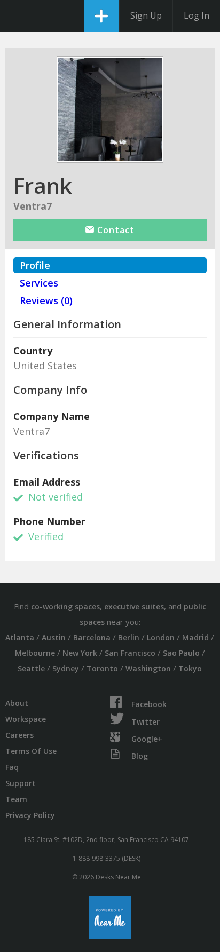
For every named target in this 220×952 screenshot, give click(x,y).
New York (79, 653)
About (16, 703)
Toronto (102, 668)
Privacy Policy (30, 815)
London (161, 637)
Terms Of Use (31, 751)
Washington (148, 668)
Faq (12, 767)
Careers (19, 735)
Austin (54, 637)
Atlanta (19, 637)
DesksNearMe (17, 16)
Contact (115, 230)
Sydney (65, 668)
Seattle (31, 668)
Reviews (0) (46, 300)
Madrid (195, 637)
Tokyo (190, 668)
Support (20, 783)
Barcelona (92, 637)
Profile (35, 265)
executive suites (134, 606)
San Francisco (130, 653)
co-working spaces (65, 606)
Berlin (128, 637)
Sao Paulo (181, 653)
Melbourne (35, 653)
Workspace (25, 719)
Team (16, 799)
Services (39, 282)
